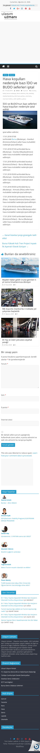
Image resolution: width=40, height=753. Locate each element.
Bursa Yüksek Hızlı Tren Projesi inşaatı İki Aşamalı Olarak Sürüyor (19, 245)
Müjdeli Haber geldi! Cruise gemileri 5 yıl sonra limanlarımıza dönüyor (19, 280)
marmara (28, 96)
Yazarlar (4, 702)
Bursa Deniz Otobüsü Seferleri (12, 686)
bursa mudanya (11, 93)
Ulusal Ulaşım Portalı (8, 668)
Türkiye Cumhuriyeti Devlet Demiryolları (15, 675)
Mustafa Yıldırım (7, 549)
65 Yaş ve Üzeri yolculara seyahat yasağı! (17, 341)
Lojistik (3, 716)
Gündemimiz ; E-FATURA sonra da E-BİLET (16, 536)
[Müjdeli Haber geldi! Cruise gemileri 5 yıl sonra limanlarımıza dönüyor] (20, 259)
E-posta (5, 407)
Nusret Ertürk (6, 500)
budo (4, 93)
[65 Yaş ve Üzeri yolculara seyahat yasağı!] (20, 319)
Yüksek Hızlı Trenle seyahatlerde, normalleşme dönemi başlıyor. (23, 6)
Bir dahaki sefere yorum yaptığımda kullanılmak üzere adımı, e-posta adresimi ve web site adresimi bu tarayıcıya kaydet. (19, 437)
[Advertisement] (20, 42)
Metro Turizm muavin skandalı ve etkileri (15, 567)
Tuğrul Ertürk (6, 564)
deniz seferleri (21, 93)
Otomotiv (4, 719)
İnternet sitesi (6, 420)
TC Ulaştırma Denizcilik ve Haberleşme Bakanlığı (18, 672)
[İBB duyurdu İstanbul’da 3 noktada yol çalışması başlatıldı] (17, 290)
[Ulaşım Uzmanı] (3, 66)
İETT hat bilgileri (7, 682)
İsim (3, 395)
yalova (24, 99)
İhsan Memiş (6, 580)
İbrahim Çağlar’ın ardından (10, 552)
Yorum (4, 364)
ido (27, 93)
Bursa (14, 139)
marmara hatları (8, 99)
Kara (2, 706)
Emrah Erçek (5, 516)
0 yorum (25, 90)
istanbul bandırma (8, 96)
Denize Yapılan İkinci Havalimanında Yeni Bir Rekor (19, 620)
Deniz (5, 75)
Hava (3, 709)
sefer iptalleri (17, 99)
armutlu (33, 90)
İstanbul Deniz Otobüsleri (10, 679)
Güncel (12, 75)
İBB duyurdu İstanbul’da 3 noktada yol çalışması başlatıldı (19, 310)
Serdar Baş (5, 533)
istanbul (31, 93)
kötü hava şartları (19, 96)
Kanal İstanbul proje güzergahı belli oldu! (19, 237)
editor (18, 90)
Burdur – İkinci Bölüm (9, 503)
